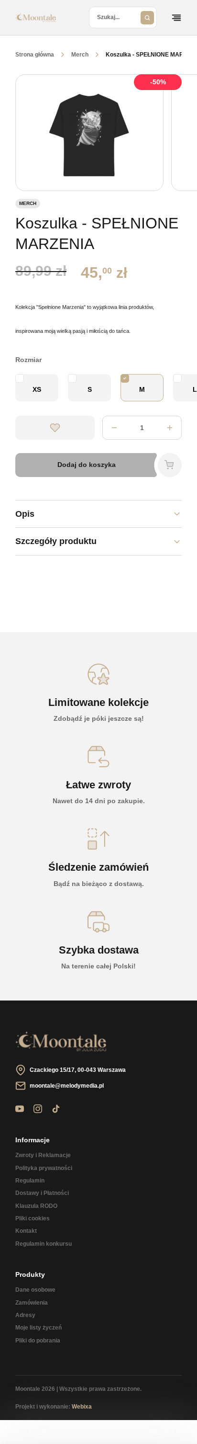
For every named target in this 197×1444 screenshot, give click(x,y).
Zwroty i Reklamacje (43, 1155)
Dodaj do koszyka (86, 464)
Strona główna (34, 54)
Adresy (25, 1315)
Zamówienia (31, 1302)
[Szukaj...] (147, 17)
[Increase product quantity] (114, 428)
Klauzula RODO (36, 1206)
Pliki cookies (32, 1218)
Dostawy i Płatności (42, 1193)
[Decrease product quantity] (170, 428)
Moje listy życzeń (38, 1327)
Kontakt (26, 1231)
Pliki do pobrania (37, 1340)
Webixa (82, 1406)
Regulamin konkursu (43, 1243)
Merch (79, 54)
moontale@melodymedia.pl (67, 1085)
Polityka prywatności (43, 1168)
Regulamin (29, 1180)
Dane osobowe (35, 1289)
